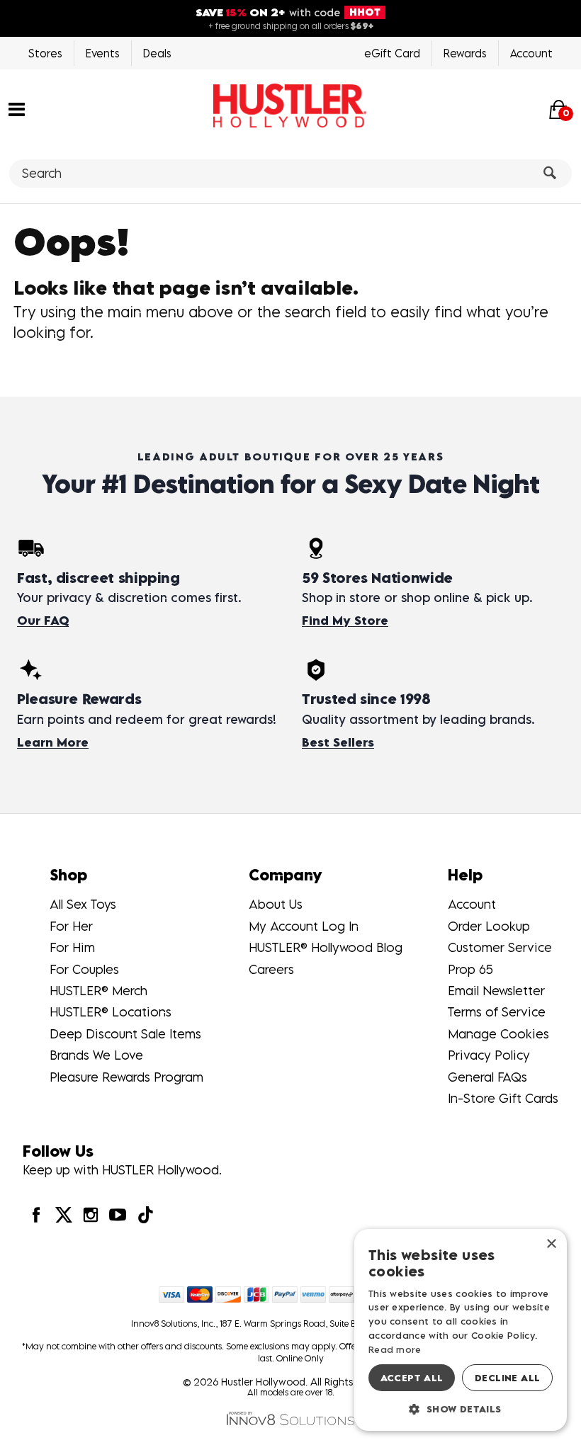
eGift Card (392, 53)
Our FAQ (43, 620)
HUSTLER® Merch (98, 990)
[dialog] (460, 1330)
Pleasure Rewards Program (126, 1077)
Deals (157, 53)
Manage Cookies (498, 1033)
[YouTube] (117, 1214)
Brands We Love (96, 1055)
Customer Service (500, 947)
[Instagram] (90, 1214)
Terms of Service (497, 1011)
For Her (71, 926)
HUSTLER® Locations (110, 1011)
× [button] (551, 1244)
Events (103, 53)
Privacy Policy (489, 1055)
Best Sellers (338, 742)
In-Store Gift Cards (503, 1098)
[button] (16, 108)
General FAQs (487, 1077)
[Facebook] (36, 1214)
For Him (72, 947)
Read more (395, 1349)
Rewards (465, 53)
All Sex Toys (83, 904)
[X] (63, 1214)
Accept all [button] (412, 1377)
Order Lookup (489, 926)
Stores (45, 53)
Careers (271, 969)
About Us (276, 904)
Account (531, 53)
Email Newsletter (496, 990)
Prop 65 (470, 969)
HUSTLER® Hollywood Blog (325, 947)
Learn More (53, 742)
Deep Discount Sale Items (125, 1033)
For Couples (84, 969)
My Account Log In (304, 926)
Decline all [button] (507, 1377)
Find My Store (345, 620)
